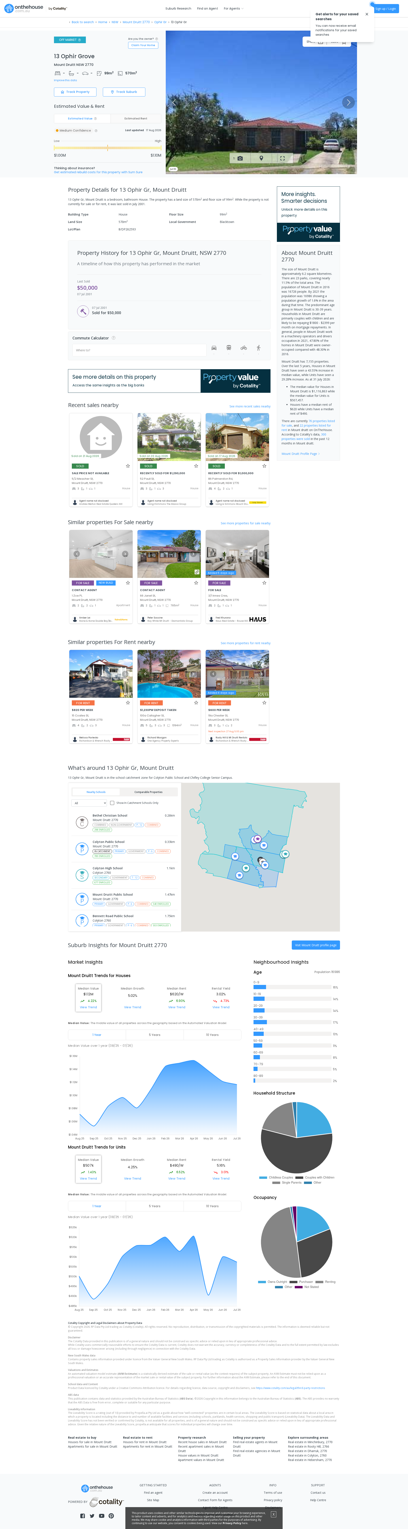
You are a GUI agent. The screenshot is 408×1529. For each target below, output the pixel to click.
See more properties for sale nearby (246, 523)
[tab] (97, 1035)
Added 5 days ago (221, 573)
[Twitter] (92, 1516)
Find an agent (153, 1493)
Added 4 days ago (221, 693)
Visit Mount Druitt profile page (316, 945)
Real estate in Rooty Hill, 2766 (308, 1446)
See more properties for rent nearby (246, 643)
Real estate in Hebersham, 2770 (310, 1460)
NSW (115, 22)
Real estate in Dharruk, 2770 (307, 1451)
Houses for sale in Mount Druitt (90, 1442)
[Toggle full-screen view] (282, 158)
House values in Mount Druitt (198, 1455)
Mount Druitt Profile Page (299, 454)
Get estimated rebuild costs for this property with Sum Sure (98, 172)
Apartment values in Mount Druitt (201, 1460)
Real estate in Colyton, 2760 (307, 1455)
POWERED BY (77, 1502)
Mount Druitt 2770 (136, 22)
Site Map (153, 1500)
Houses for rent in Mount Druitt (145, 1442)
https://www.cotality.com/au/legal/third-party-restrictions (290, 1388)
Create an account (215, 1493)
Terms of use (273, 1493)
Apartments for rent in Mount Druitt (147, 1446)
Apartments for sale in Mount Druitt (92, 1446)
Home (102, 22)
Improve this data (65, 80)
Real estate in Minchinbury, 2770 (310, 1442)
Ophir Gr (160, 22)
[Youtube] (101, 1516)
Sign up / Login (385, 9)
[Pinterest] (111, 1516)
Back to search (83, 22)
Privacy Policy (232, 1523)
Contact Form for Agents (215, 1500)
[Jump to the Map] (261, 158)
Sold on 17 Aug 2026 (221, 456)
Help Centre (318, 1500)
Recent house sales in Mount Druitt (202, 1442)
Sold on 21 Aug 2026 (85, 456)
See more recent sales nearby (250, 406)
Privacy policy (273, 1500)
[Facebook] (82, 1516)
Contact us (318, 1493)
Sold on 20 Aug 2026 (154, 456)
